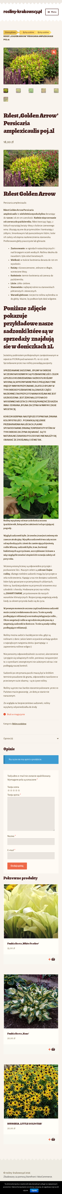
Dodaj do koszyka (53, 959)
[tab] (31, 738)
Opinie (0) (8, 738)
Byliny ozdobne (28, 32)
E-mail (11, 850)
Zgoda (34, 1190)
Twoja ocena (13, 787)
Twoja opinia (14, 795)
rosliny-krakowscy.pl (22, 11)
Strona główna (10, 32)
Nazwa (11, 836)
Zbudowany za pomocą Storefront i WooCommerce (27, 1177)
